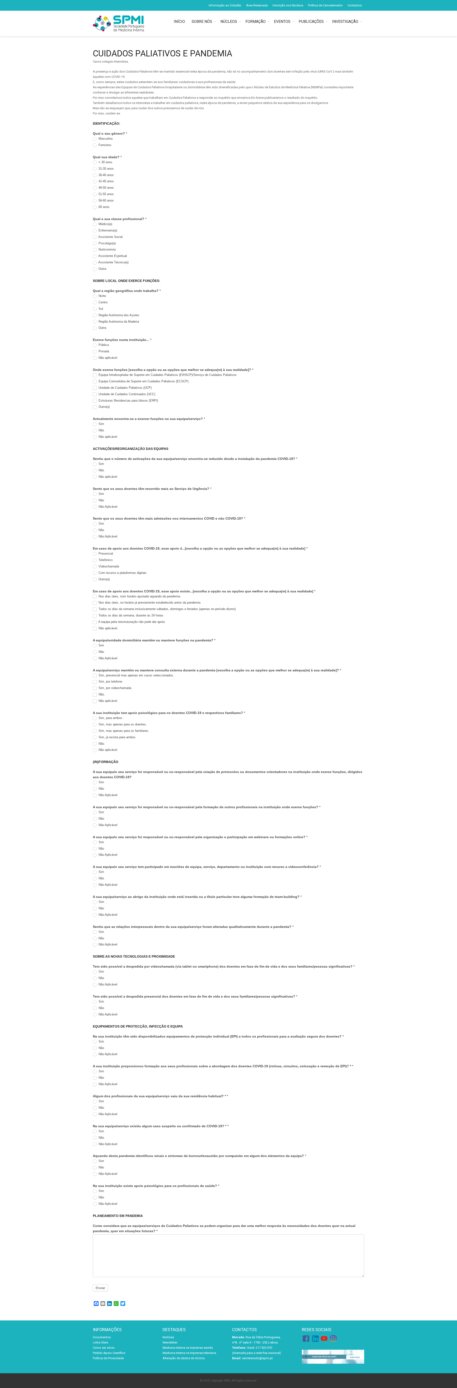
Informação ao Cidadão (225, 5)
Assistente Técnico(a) (113, 262)
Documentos (102, 1337)
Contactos (355, 5)
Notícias (168, 1337)
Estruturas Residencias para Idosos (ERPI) (128, 400)
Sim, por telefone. (110, 681)
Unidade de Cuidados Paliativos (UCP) (125, 387)
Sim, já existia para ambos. (117, 737)
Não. (101, 694)
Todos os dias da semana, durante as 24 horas (130, 615)
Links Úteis (100, 1342)
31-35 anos (106, 168)
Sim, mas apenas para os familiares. (123, 731)
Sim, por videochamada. (115, 688)
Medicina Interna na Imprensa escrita (188, 1347)
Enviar (100, 1288)
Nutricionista (107, 249)
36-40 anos (106, 175)
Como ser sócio (104, 1347)
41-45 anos (106, 181)
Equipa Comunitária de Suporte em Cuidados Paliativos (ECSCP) (143, 381)
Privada (103, 351)
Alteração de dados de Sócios (184, 1358)
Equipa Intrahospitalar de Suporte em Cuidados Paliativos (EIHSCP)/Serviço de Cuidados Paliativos (167, 375)
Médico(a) (105, 224)
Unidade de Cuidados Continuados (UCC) (126, 394)
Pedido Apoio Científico (109, 1353)
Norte (102, 296)
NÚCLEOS (228, 21)
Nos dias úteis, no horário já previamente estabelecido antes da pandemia (149, 602)
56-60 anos (106, 200)
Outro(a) (104, 407)
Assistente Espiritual (112, 256)
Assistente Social (110, 237)
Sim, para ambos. (110, 718)
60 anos (103, 207)
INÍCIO (180, 21)
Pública (103, 345)
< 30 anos (105, 162)
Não (101, 430)
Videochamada (108, 566)
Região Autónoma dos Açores (118, 315)
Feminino (104, 145)
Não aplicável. (108, 628)
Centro (103, 302)
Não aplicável (107, 357)
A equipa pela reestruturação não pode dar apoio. (132, 622)
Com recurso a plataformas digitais (122, 573)
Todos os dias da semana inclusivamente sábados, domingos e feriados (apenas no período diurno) (167, 609)
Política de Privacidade (108, 1358)
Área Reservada (257, 5)
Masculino (105, 138)
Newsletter (170, 1342)
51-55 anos (106, 194)
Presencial (105, 553)
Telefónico (105, 560)
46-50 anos (106, 187)
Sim (101, 424)
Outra (102, 269)
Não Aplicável (107, 506)
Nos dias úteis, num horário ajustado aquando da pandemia (139, 596)
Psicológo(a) (107, 243)
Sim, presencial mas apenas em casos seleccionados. (136, 675)
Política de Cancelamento (325, 5)
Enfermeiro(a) (107, 230)
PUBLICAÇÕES (311, 21)
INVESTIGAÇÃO (345, 21)
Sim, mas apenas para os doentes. (122, 724)
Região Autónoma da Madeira (118, 321)
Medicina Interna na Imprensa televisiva (189, 1353)
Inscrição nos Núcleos (288, 5)
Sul (100, 308)
